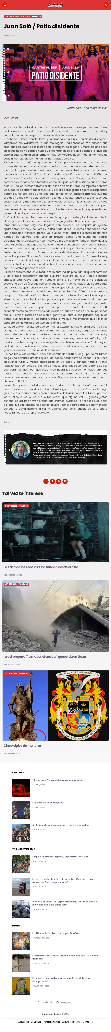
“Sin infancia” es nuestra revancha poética (57, 780)
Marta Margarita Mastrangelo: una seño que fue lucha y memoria (65, 957)
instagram (66, 1002)
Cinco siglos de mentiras (22, 745)
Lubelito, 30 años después (47, 802)
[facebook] (52, 481)
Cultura (25, 16)
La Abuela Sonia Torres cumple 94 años (55, 933)
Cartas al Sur (11, 16)
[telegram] (65, 481)
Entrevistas (76, 1021)
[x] (46, 481)
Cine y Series (10, 506)
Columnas (36, 1021)
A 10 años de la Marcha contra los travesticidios (60, 825)
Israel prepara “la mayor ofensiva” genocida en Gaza (45, 656)
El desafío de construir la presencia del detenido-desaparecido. (61, 980)
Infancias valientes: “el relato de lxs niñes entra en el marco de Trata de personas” (63, 881)
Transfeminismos (51, 1021)
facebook (46, 1002)
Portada (36, 16)
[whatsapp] (58, 481)
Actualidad (10, 584)
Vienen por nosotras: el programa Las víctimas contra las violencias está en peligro (64, 903)
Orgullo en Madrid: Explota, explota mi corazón (60, 856)
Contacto (88, 1021)
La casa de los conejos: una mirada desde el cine (41, 567)
